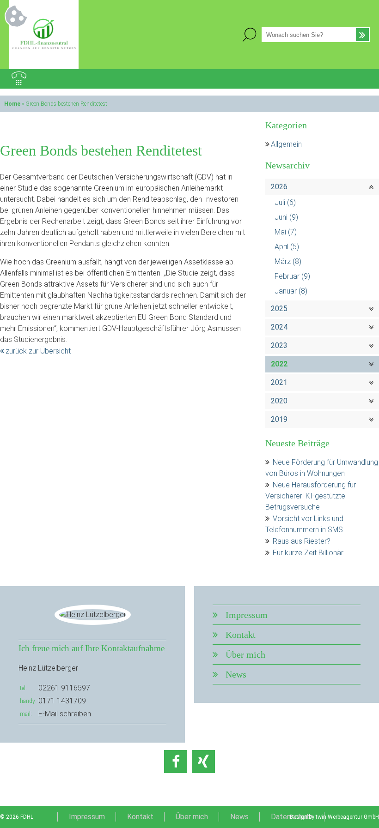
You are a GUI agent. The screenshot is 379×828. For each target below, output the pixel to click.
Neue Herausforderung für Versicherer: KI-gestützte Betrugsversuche (310, 495)
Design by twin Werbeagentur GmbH (334, 817)
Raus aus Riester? (301, 541)
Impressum (247, 615)
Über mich (245, 654)
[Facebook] (175, 761)
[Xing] (203, 761)
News (236, 674)
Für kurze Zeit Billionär (308, 552)
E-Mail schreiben (64, 713)
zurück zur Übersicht (38, 351)
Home (12, 104)
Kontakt (241, 635)
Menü (360, 79)
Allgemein (286, 144)
